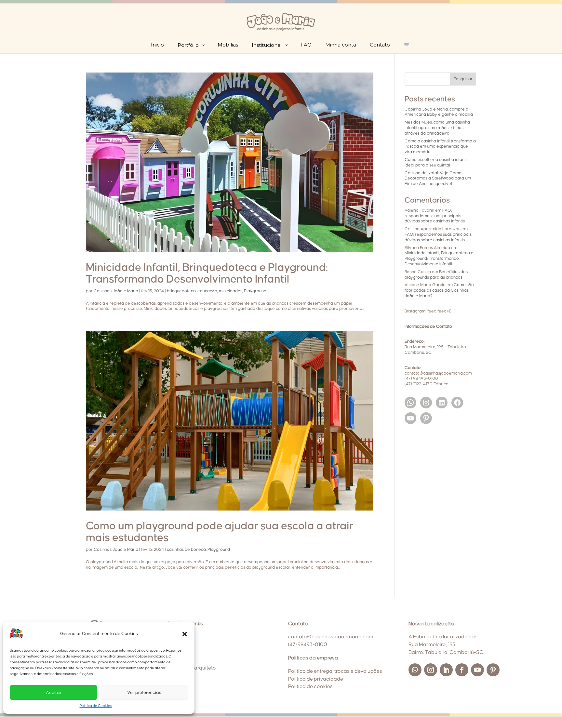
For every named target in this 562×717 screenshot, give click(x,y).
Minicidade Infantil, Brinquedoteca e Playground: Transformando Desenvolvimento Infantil (439, 258)
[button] (184, 634)
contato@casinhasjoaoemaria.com (330, 636)
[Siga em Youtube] (477, 669)
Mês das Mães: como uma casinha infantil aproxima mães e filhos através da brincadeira (437, 128)
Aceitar (53, 692)
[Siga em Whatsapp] (414, 669)
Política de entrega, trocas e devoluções (335, 671)
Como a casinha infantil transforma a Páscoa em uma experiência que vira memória (440, 146)
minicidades (230, 291)
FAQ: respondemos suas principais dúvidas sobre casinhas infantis (435, 216)
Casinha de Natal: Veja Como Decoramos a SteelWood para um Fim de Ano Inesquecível (438, 178)
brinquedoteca (181, 291)
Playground (255, 291)
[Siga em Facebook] (461, 669)
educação (207, 291)
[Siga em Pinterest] (493, 669)
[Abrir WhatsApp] (545, 700)
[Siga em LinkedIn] (446, 669)
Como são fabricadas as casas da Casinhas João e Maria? (439, 290)
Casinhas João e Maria (116, 291)
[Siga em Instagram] (430, 669)
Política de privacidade (315, 679)
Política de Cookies (96, 706)
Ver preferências (144, 692)
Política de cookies (310, 686)
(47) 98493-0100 (307, 644)
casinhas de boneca (186, 549)
